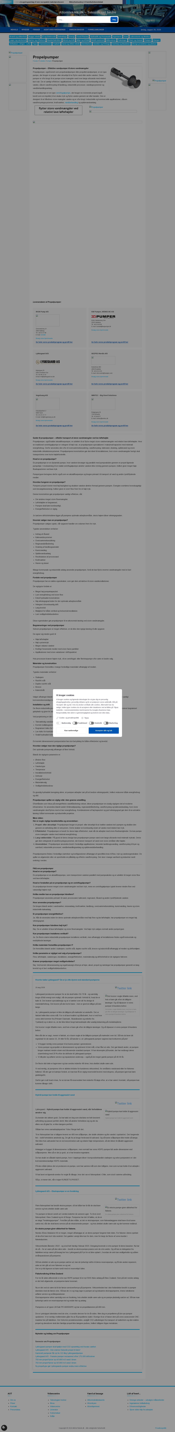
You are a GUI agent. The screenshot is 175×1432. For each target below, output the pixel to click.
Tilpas (86, 718)
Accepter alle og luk (103, 730)
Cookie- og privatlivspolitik (69, 718)
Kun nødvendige (71, 730)
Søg (114, 19)
